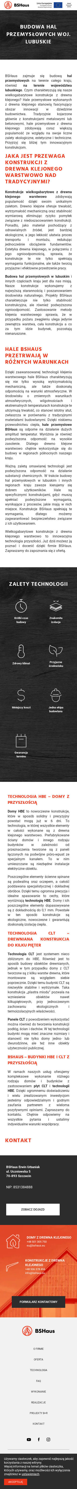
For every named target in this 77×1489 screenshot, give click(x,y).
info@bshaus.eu (35, 1273)
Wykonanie (38, 1391)
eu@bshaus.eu (36, 1245)
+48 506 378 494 (35, 1269)
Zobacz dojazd (32, 1209)
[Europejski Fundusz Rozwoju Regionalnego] (49, 5)
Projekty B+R (38, 1413)
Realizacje (38, 1402)
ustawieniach (30, 1474)
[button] (69, 784)
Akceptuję (15, 1481)
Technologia (38, 1370)
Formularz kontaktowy (39, 1302)
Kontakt (38, 1423)
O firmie (38, 1348)
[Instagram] (48, 1440)
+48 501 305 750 (37, 1241)
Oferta (38, 1359)
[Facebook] (39, 1440)
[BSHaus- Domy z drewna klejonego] (38, 1330)
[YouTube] (29, 1440)
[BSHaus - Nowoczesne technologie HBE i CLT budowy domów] (16, 5)
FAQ (38, 1381)
